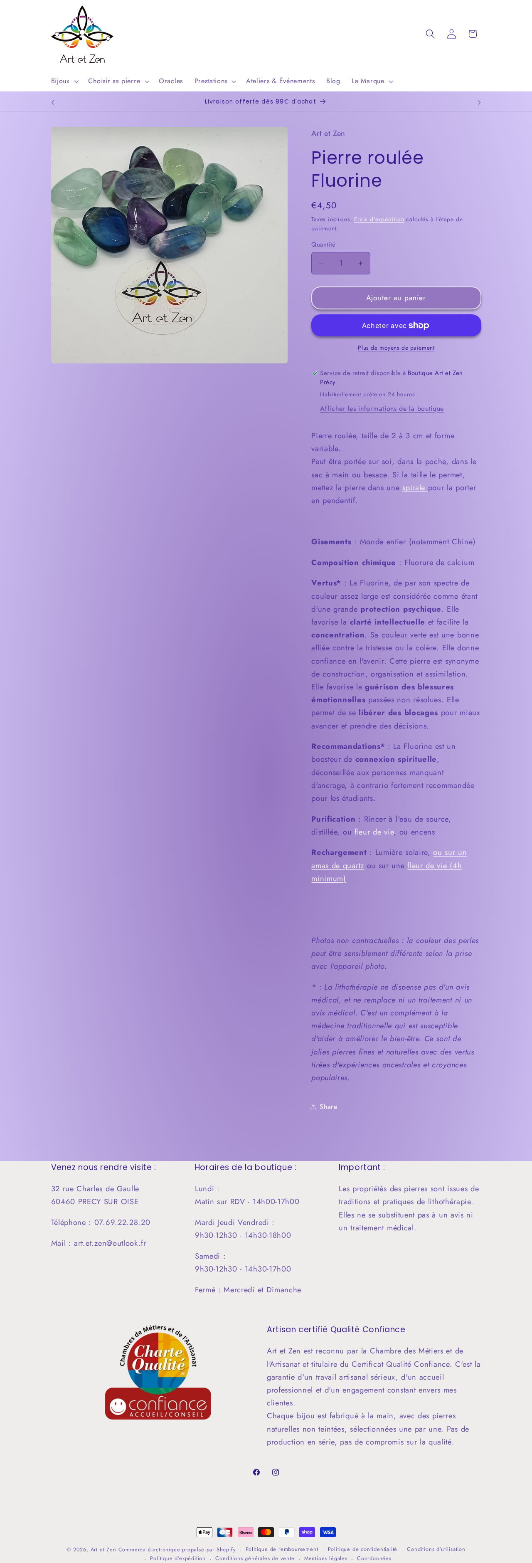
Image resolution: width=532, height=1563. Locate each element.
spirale (415, 487)
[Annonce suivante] (479, 102)
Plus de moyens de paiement (396, 348)
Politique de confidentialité (363, 1549)
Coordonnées (374, 1558)
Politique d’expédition (178, 1558)
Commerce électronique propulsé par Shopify (177, 1549)
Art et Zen (103, 1549)
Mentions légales (325, 1558)
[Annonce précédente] (53, 102)
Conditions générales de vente (254, 1558)
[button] (64, 81)
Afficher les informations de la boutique (382, 408)
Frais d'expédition (379, 219)
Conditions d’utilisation (436, 1549)
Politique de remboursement (282, 1549)
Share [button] (328, 1106)
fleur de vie (374, 831)
